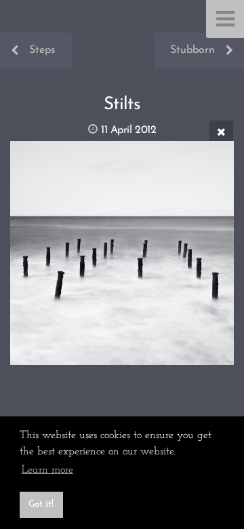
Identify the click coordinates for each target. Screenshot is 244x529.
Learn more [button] (47, 470)
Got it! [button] (41, 504)
